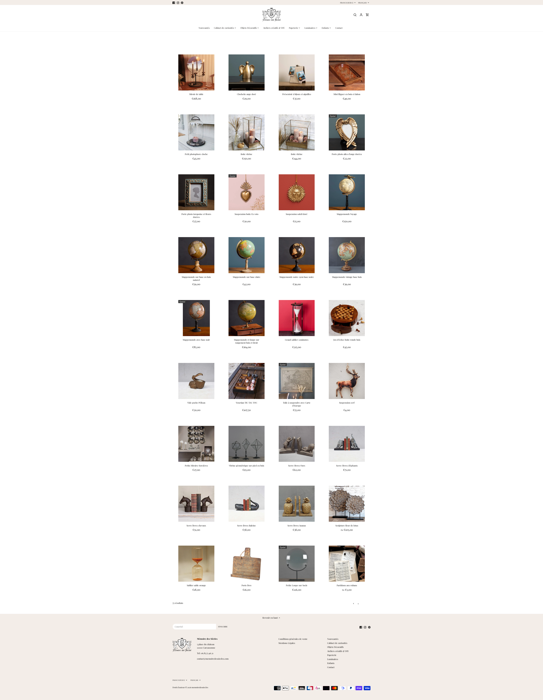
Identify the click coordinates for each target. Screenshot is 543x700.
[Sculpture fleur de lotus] (347, 504)
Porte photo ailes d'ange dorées (347, 154)
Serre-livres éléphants (347, 465)
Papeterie (331, 655)
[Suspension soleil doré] (297, 192)
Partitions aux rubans (347, 585)
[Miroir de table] (196, 72)
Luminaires (332, 659)
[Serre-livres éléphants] (347, 444)
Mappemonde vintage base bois (347, 277)
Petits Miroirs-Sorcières (196, 465)
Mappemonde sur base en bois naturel (196, 278)
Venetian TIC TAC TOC (246, 402)
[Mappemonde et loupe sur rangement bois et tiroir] (247, 318)
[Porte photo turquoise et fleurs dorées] (196, 192)
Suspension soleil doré (296, 214)
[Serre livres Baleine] (247, 504)
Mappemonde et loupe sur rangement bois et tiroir (246, 341)
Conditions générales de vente (292, 639)
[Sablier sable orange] (196, 564)
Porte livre (247, 585)
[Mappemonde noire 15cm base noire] (297, 255)
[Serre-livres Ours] (297, 444)
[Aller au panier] (367, 15)
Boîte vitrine (246, 154)
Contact (330, 667)
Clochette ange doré (246, 94)
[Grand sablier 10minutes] (297, 318)
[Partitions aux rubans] (347, 564)
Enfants (330, 663)
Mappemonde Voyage (347, 214)
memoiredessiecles (200, 687)
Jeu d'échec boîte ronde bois (346, 339)
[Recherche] (355, 15)
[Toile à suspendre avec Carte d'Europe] (297, 381)
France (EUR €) (346, 3)
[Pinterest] (182, 2)
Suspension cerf (347, 402)
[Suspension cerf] (347, 381)
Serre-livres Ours (296, 465)
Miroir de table (196, 94)
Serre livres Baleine (246, 525)
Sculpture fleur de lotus (346, 525)
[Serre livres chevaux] (196, 504)
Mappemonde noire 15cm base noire (296, 277)
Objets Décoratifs (335, 647)
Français (362, 3)
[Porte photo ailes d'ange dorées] (347, 132)
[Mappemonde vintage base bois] (347, 255)
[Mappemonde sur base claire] (247, 255)
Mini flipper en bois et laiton (346, 94)
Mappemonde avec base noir (196, 339)
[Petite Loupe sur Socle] (297, 564)
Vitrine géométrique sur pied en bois (246, 465)
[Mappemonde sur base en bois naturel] (196, 255)
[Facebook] (174, 2)
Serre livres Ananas (296, 525)
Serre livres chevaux (196, 525)
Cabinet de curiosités (337, 643)
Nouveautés (332, 639)
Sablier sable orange (196, 585)
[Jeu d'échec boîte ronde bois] (347, 318)
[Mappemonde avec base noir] (196, 318)
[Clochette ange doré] (247, 72)
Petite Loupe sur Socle (296, 585)
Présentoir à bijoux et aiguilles (296, 94)
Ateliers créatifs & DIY (338, 651)
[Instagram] (178, 2)
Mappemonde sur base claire (246, 277)
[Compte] (361, 15)
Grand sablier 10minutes (296, 339)
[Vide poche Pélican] (196, 381)
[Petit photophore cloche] (196, 132)
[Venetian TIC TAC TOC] (247, 381)
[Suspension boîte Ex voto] (247, 192)
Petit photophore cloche (196, 154)
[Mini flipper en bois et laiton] (347, 72)
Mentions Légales (286, 643)
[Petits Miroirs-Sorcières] (196, 444)
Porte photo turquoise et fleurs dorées (196, 215)
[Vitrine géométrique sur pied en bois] (247, 444)
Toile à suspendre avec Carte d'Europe (296, 404)
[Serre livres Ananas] (297, 504)
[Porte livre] (247, 564)
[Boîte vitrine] (247, 132)
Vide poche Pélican (196, 402)
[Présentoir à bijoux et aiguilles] (297, 72)
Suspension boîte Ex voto (246, 214)
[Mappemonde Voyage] (347, 192)
